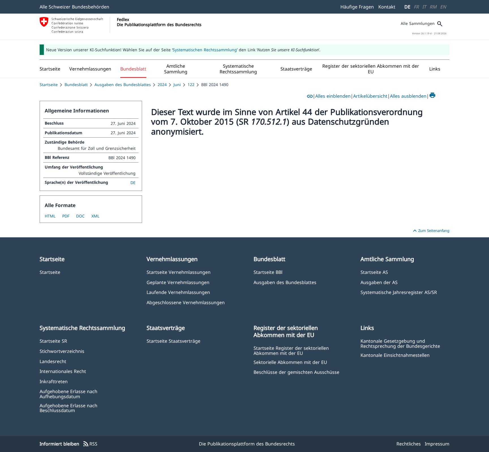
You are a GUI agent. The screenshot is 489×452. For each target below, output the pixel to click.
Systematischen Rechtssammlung (205, 49)
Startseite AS (374, 272)
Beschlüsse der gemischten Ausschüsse (296, 372)
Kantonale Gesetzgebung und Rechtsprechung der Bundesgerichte (400, 343)
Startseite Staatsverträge (173, 341)
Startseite (49, 84)
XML (95, 216)
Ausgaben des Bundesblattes (123, 84)
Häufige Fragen (357, 7)
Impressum (437, 444)
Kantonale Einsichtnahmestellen (395, 355)
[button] (90, 69)
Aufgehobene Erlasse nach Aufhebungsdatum (68, 393)
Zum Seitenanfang (430, 230)
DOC (80, 216)
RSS (90, 444)
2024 (162, 84)
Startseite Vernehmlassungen (179, 272)
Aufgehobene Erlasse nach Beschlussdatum (68, 407)
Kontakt (386, 7)
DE (407, 7)
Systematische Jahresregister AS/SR (399, 292)
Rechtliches (408, 444)
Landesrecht (53, 361)
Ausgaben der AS (379, 282)
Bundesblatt (76, 84)
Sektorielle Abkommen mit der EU (290, 362)
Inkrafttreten (54, 381)
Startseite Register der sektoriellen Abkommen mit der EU (291, 350)
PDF (65, 216)
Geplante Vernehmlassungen (178, 282)
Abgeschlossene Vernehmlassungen (186, 302)
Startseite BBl (268, 272)
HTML (50, 216)
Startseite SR (53, 341)
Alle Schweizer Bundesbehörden (74, 7)
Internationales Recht (63, 371)
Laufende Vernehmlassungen (178, 292)
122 (191, 84)
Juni (177, 84)
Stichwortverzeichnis (62, 351)
